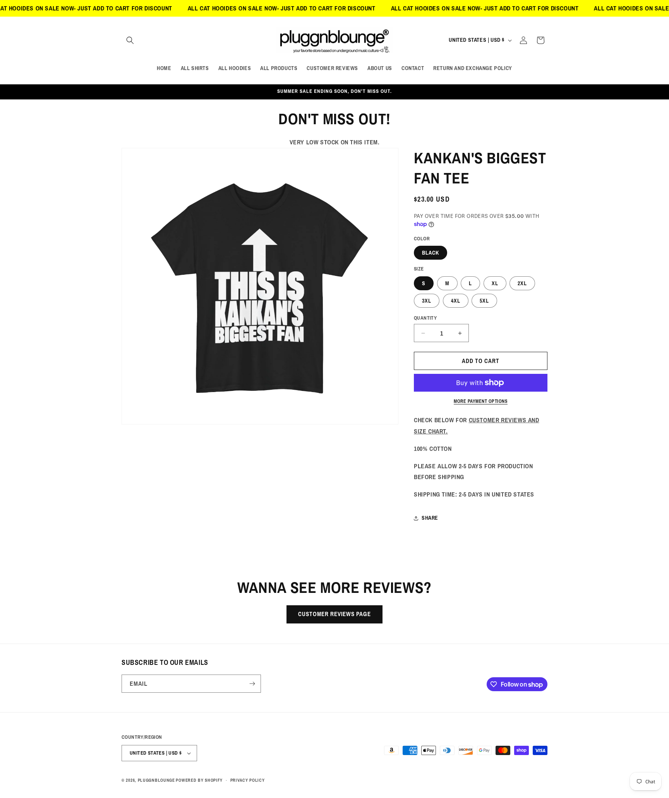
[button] (130, 40)
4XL (455, 301)
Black (430, 253)
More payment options (481, 401)
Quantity (425, 318)
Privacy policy (247, 780)
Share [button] (430, 518)
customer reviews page (334, 614)
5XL (484, 301)
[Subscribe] (252, 684)
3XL (426, 301)
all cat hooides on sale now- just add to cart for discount (261, 8)
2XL (522, 283)
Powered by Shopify (199, 780)
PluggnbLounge (156, 780)
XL (495, 283)
